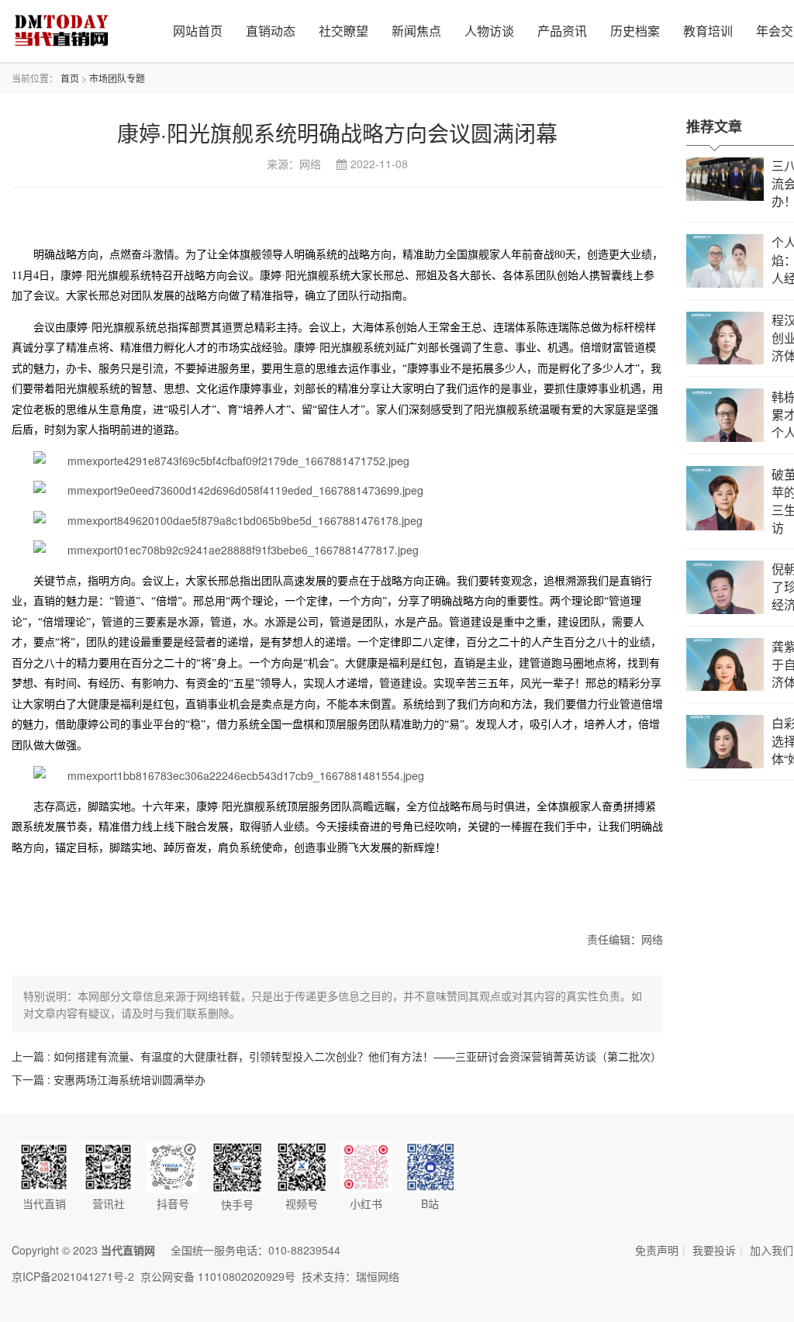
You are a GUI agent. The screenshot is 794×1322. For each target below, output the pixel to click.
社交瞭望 (343, 31)
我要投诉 (714, 1250)
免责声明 (656, 1250)
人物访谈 (489, 31)
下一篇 (108, 1079)
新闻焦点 (416, 31)
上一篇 (336, 1056)
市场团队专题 (117, 78)
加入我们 (771, 1250)
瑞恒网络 (377, 1276)
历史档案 (635, 31)
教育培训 (708, 31)
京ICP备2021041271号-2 (73, 1276)
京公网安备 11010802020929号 (217, 1276)
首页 (69, 78)
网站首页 (198, 31)
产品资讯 (562, 31)
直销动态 (270, 31)
